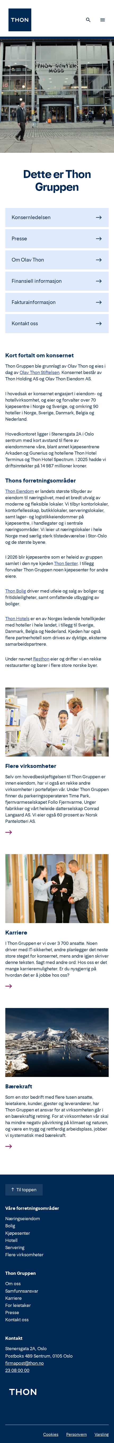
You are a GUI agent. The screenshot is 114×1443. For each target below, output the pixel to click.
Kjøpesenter (17, 1233)
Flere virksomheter (30, 766)
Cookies (50, 1434)
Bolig (10, 1225)
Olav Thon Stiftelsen (39, 372)
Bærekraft (18, 1086)
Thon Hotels (17, 618)
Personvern (76, 1434)
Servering (14, 1247)
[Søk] (88, 20)
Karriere (16, 932)
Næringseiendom (22, 1218)
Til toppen (26, 1189)
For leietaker (18, 1305)
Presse (19, 238)
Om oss (13, 1283)
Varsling (102, 1434)
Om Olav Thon (28, 260)
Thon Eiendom (19, 491)
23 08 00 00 (17, 1370)
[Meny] (103, 20)
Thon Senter (66, 563)
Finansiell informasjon (37, 281)
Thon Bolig (15, 591)
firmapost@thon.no (24, 1363)
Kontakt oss (25, 323)
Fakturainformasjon (34, 302)
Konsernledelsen (31, 217)
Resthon (41, 659)
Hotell (11, 1240)
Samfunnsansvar (21, 1291)
